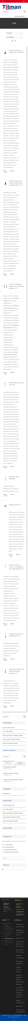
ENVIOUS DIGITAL (16, 1017)
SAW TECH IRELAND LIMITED (10, 743)
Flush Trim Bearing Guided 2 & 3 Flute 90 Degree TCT (16, 286)
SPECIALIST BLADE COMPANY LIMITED (13, 735)
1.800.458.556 (9, 844)
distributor (6, 793)
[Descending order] (21, 33)
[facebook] (2, 1)
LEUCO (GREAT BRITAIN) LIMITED (11, 739)
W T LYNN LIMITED (8, 731)
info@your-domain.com (11, 849)
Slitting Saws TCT (15, 504)
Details (13, 170)
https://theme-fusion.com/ (12, 852)
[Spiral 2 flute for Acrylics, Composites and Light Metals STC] (5, 566)
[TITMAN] (11, 5)
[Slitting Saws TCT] (5, 506)
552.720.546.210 (10, 847)
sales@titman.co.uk (9, 938)
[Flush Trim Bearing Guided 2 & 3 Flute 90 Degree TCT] (5, 285)
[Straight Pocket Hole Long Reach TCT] (5, 635)
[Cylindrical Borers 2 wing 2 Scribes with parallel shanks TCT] (5, 182)
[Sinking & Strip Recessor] (5, 478)
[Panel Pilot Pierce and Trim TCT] (5, 384)
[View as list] (15, 40)
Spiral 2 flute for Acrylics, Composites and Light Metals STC (16, 567)
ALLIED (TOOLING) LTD (9, 727)
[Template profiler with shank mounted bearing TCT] (5, 670)
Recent (19, 763)
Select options (5, 171)
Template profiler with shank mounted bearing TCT (16, 671)
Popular (8, 763)
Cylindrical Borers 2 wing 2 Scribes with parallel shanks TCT (15, 183)
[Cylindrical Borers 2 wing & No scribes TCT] (5, 52)
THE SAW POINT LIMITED (9, 767)
